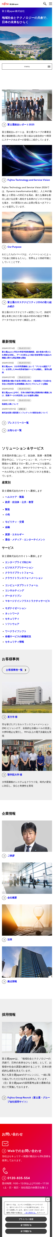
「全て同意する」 (30, 1213)
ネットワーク (12, 613)
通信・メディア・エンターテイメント (25, 539)
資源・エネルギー (14, 534)
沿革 (9, 939)
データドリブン (13, 595)
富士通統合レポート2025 (20, 124)
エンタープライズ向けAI (18, 562)
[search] (44, 3)
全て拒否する (26, 1225)
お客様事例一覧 (14, 670)
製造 (7, 509)
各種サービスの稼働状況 (18, 636)
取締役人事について (10, 404)
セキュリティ (12, 618)
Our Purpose (14, 247)
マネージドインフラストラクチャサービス (27, 601)
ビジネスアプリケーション (19, 567)
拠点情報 (12, 981)
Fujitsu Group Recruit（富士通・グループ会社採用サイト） (28, 1099)
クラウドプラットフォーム (19, 572)
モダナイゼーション (15, 608)
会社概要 (12, 897)
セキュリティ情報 (14, 641)
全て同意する (26, 1231)
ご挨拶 (11, 855)
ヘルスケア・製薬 (14, 497)
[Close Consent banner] (48, 1199)
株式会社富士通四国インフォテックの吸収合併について (25, 413)
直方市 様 (12, 717)
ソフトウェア (12, 624)
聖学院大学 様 (14, 774)
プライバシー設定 (26, 1219)
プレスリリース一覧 (18, 422)
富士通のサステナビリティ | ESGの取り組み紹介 (29, 304)
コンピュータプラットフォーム (21, 585)
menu (36, 66)
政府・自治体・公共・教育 (19, 502)
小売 (7, 514)
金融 (7, 527)
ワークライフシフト (15, 631)
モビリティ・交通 (14, 522)
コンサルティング (14, 590)
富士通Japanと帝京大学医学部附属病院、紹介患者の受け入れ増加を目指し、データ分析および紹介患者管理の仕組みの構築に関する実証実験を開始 (27, 355)
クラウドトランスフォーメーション (24, 578)
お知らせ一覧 (14, 430)
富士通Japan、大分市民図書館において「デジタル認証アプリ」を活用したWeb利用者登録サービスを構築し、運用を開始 (27, 369)
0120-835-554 (18, 1178)
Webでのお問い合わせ (24, 1151)
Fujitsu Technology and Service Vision (28, 180)
